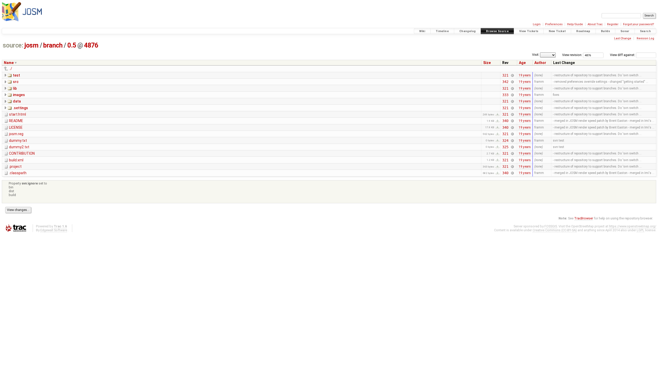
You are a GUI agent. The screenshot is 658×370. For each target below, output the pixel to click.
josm (31, 45)
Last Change (622, 38)
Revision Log (645, 38)
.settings (20, 108)
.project (15, 166)
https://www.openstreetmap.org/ (632, 226)
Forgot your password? (638, 24)
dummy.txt (18, 140)
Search (645, 31)
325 (505, 147)
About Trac (595, 24)
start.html (17, 114)
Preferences (554, 24)
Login (537, 24)
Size (487, 63)
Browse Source (497, 31)
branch (52, 45)
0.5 (71, 45)
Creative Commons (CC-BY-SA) (555, 230)
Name (9, 63)
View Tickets (528, 31)
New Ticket (557, 31)
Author (540, 63)
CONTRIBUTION (22, 153)
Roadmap (583, 31)
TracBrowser (583, 218)
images (19, 95)
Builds (605, 31)
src (16, 82)
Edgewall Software (53, 230)
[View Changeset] (512, 75)
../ (10, 69)
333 (505, 95)
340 (505, 121)
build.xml (16, 160)
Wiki (422, 31)
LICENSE (16, 127)
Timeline (442, 31)
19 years (525, 75)
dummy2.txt (19, 147)
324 (505, 140)
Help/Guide (575, 24)
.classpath (17, 173)
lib (15, 88)
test (16, 75)
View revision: (572, 55)
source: (13, 45)
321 (505, 75)
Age (522, 63)
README (16, 121)
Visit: (535, 55)
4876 (91, 45)
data (17, 101)
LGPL (640, 230)
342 (505, 82)
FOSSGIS (550, 226)
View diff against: (623, 55)
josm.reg (16, 134)
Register (612, 24)
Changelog (467, 31)
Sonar (624, 31)
